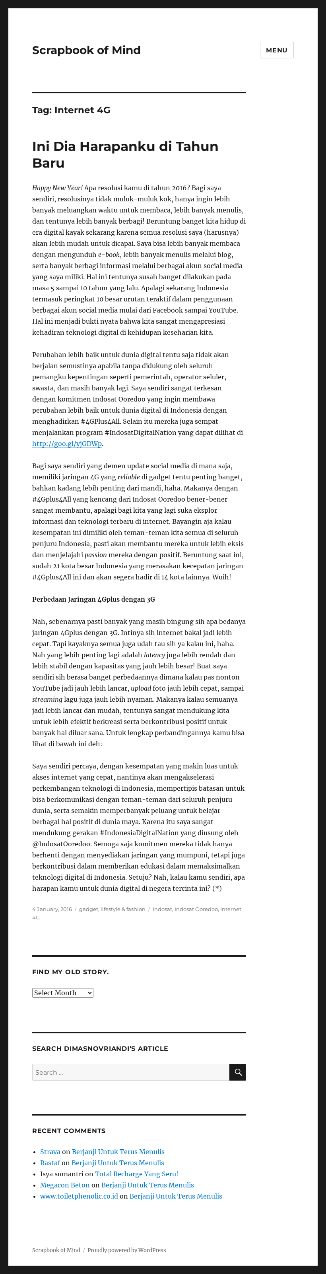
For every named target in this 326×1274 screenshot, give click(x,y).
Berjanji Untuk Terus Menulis (118, 1152)
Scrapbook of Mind (86, 50)
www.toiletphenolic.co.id (79, 1196)
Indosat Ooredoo (196, 909)
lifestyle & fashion (123, 909)
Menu (277, 50)
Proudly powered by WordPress (126, 1250)
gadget (88, 909)
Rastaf (50, 1163)
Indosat (162, 909)
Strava (50, 1152)
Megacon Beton (65, 1185)
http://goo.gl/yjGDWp (67, 444)
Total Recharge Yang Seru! (137, 1174)
